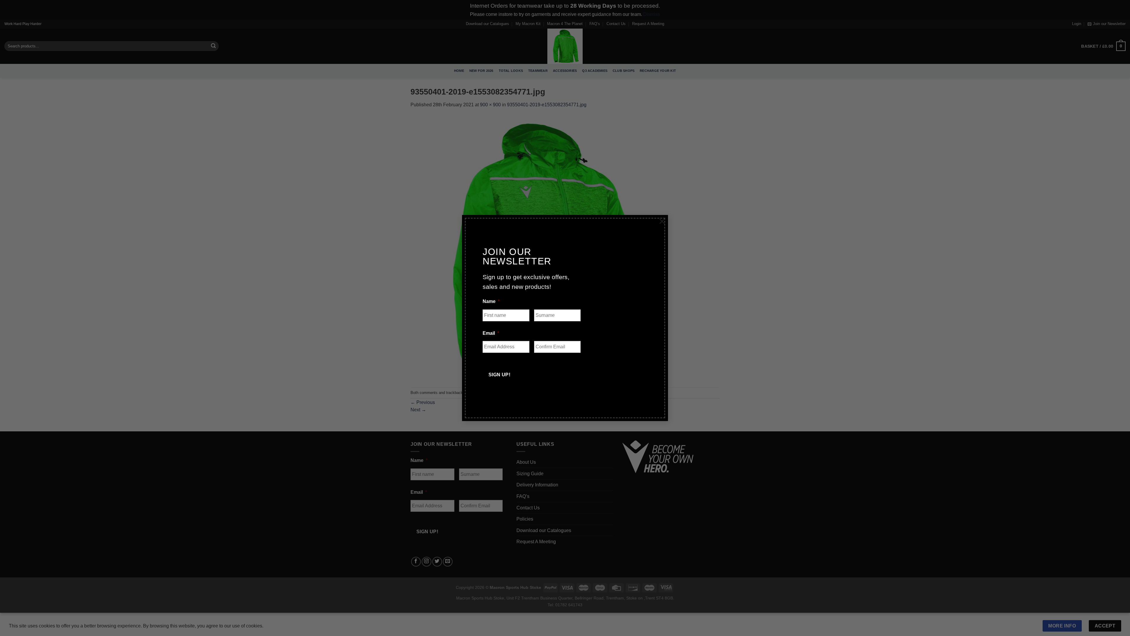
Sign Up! (499, 374)
